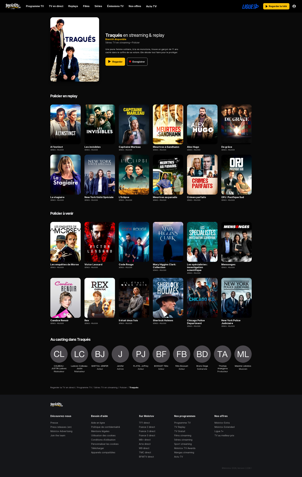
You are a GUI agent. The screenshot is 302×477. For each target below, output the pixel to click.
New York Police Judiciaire (230, 322)
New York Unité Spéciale (99, 197)
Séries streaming (183, 439)
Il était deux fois (128, 320)
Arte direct (145, 443)
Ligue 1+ (219, 431)
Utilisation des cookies (103, 435)
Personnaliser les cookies (105, 443)
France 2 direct (147, 426)
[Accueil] (13, 6)
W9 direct (144, 448)
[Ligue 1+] (250, 6)
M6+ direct (145, 439)
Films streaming (182, 435)
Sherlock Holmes (163, 320)
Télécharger (97, 448)
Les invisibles (92, 147)
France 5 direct (147, 435)
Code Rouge (126, 264)
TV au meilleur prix (224, 435)
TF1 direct (144, 422)
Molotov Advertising (61, 431)
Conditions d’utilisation (103, 439)
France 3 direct (147, 431)
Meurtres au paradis (165, 197)
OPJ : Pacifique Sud (232, 197)
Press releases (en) (61, 426)
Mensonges (228, 264)
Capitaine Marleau (130, 147)
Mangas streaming (184, 452)
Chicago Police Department (196, 322)
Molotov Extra (222, 422)
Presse (54, 422)
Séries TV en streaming (117, 42)
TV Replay (179, 426)
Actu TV (178, 456)
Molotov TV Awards (185, 448)
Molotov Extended (224, 426)
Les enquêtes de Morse (64, 264)
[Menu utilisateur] (294, 6)
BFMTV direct (146, 456)
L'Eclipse (124, 197)
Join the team (57, 435)
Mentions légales (100, 431)
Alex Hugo (193, 147)
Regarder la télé (278, 6)
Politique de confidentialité (105, 426)
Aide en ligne (98, 422)
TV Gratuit (179, 431)
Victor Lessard (93, 264)
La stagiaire (57, 197)
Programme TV (182, 422)
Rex (86, 320)
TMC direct (145, 452)
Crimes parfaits (196, 197)
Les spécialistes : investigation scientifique (197, 267)
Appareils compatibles (103, 452)
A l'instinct (56, 147)
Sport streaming (183, 443)
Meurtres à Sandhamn (166, 147)
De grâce (226, 147)
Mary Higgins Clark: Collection (164, 266)
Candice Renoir (59, 320)
